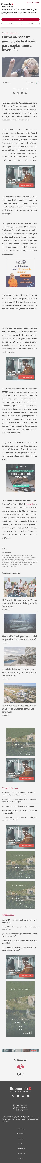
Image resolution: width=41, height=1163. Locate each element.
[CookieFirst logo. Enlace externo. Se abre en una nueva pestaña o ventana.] (7, 4)
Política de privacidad (33, 2)
